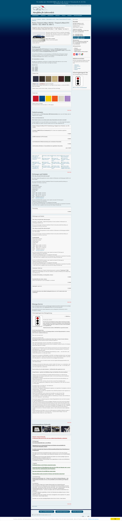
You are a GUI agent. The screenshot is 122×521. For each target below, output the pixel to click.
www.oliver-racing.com (40, 197)
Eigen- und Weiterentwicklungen (46, 511)
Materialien (50, 15)
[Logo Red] (36, 100)
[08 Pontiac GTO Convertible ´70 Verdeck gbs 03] (37, 164)
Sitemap (71, 5)
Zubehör (75, 67)
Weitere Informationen (93, 519)
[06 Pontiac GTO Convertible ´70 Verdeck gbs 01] (56, 160)
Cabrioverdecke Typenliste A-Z (63, 511)
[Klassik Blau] (36, 81)
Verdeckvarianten (77, 66)
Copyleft (34, 514)
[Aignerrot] (61, 81)
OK (115, 519)
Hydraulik (76, 69)
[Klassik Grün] (67, 81)
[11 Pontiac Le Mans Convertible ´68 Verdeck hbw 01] (66, 164)
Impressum (67, 5)
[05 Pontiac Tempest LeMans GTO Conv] (47, 159)
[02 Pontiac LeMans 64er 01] (47, 156)
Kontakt (89, 5)
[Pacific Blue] (42, 100)
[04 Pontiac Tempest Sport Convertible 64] (66, 156)
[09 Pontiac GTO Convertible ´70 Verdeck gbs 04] (47, 164)
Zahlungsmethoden (84, 5)
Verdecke (43, 15)
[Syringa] (67, 100)
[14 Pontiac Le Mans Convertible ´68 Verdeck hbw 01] (56, 168)
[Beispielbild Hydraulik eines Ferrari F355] (37, 431)
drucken (35, 506)
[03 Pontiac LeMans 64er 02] (56, 156)
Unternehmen (35, 15)
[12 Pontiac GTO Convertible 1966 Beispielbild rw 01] (37, 168)
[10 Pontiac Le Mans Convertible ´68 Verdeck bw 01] (56, 164)
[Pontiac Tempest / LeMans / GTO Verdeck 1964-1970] (39, 40)
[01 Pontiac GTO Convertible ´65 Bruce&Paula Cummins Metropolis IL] (37, 159)
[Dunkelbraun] (42, 81)
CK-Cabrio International (77, 511)
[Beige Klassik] (48, 81)
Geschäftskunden (78, 15)
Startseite (39, 19)
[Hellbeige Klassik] (55, 81)
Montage (57, 15)
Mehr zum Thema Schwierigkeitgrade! (80, 87)
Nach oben (69, 110)
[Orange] (55, 100)
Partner (69, 15)
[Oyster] (61, 100)
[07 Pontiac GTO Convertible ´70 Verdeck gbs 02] (66, 160)
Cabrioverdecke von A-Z (50, 19)
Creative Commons (76, 5)
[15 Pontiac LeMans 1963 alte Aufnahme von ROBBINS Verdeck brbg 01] (66, 168)
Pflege (63, 15)
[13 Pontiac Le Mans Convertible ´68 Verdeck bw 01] (47, 168)
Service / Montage (77, 68)
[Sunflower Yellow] (48, 100)
